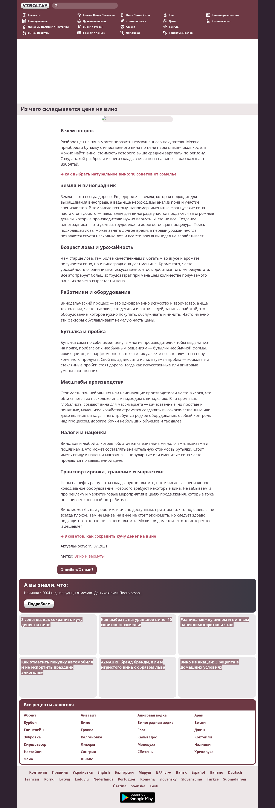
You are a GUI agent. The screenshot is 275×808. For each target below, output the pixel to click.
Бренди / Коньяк (94, 33)
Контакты (38, 772)
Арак (198, 715)
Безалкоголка (221, 21)
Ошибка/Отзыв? (76, 569)
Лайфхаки (133, 33)
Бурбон (30, 722)
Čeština (120, 786)
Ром (171, 15)
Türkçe (212, 779)
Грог (141, 729)
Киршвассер (35, 744)
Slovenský (168, 779)
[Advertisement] (137, 71)
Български (124, 772)
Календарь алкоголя (225, 15)
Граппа (87, 729)
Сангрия (88, 751)
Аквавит (88, 715)
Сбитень (145, 751)
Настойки (33, 751)
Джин (173, 21)
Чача (28, 759)
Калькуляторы (37, 21)
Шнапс (87, 759)
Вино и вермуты (89, 556)
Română (147, 779)
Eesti (154, 786)
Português (127, 779)
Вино (85, 722)
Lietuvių (82, 779)
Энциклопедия (136, 21)
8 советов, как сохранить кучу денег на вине (110, 536)
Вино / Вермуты (38, 33)
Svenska (138, 786)
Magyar (145, 772)
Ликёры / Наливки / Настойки (48, 27)
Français (32, 779)
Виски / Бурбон (93, 27)
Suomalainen (234, 779)
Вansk (181, 772)
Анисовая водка (152, 715)
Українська (83, 772)
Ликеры (88, 744)
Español (198, 772)
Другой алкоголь (94, 21)
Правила (60, 772)
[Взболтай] (35, 6)
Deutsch (235, 772)
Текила (174, 27)
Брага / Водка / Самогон (99, 15)
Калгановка (91, 737)
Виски (200, 722)
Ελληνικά (163, 772)
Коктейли (34, 15)
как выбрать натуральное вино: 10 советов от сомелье (121, 174)
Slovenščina (191, 779)
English (104, 772)
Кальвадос (147, 737)
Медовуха (146, 744)
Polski (49, 779)
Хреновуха (204, 751)
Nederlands (103, 779)
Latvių (64, 779)
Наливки (202, 744)
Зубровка (32, 737)
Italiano (216, 772)
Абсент (130, 27)
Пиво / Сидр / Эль (138, 15)
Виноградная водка (156, 722)
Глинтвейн (34, 729)
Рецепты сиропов (181, 33)
